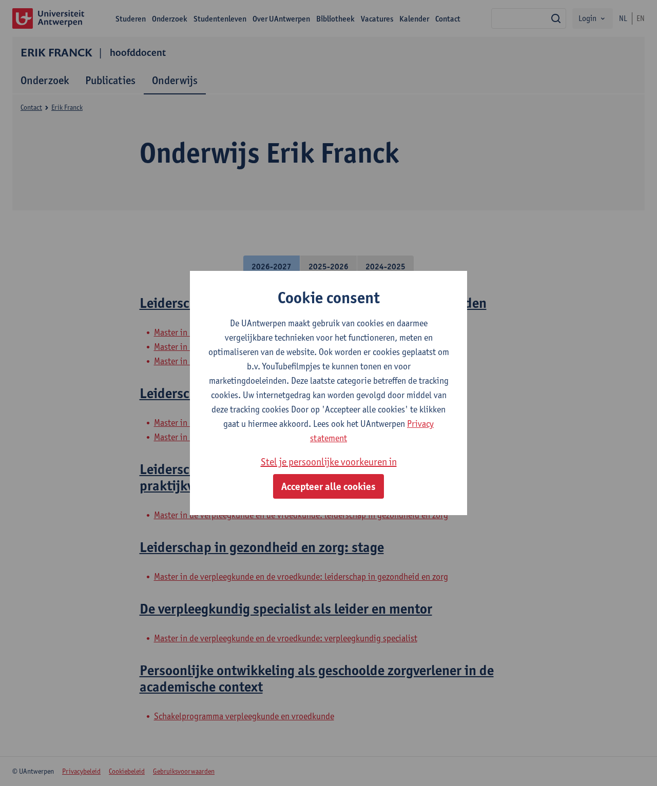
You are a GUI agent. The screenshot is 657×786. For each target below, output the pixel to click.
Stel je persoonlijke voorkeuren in (329, 462)
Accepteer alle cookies (328, 486)
